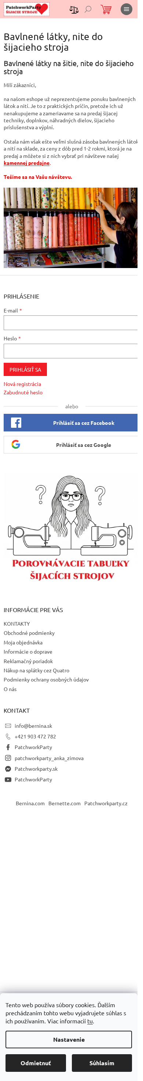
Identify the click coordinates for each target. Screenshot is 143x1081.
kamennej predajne (27, 162)
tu (90, 1020)
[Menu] (126, 9)
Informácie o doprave (28, 651)
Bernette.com (64, 803)
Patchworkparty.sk (36, 768)
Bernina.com (30, 803)
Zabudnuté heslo (23, 392)
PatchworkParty (33, 747)
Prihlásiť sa (25, 369)
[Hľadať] (88, 9)
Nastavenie (69, 1039)
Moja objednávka (23, 642)
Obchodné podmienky (29, 632)
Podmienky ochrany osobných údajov (46, 679)
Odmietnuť (36, 1063)
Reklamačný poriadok (28, 661)
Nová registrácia (22, 383)
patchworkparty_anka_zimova (49, 758)
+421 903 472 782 (35, 736)
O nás (10, 689)
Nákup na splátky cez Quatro (36, 670)
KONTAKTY (17, 623)
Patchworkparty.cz (106, 803)
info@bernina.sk (33, 725)
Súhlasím (101, 1063)
